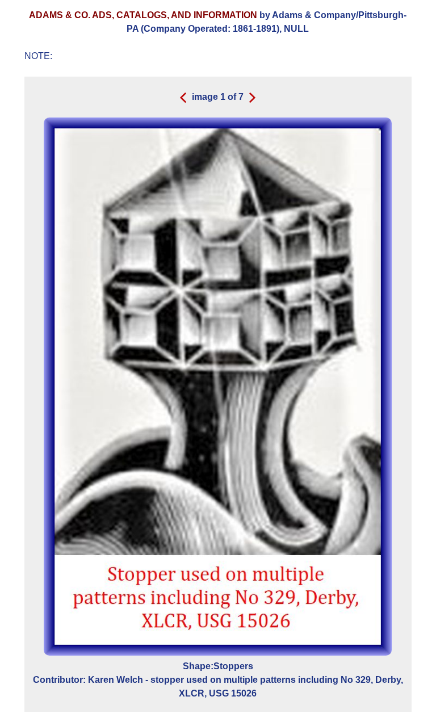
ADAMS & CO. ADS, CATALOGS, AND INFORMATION (143, 15)
